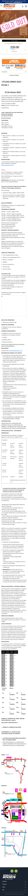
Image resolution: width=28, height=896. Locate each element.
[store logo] (9, 6)
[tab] (14, 71)
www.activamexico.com (7, 165)
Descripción (4, 71)
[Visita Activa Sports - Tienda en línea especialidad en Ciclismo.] (18, 2)
